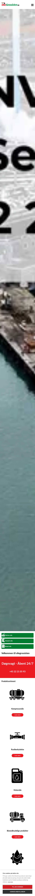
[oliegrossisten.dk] (10, 4)
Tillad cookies (17, 887)
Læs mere (17, 715)
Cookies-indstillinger (17, 891)
